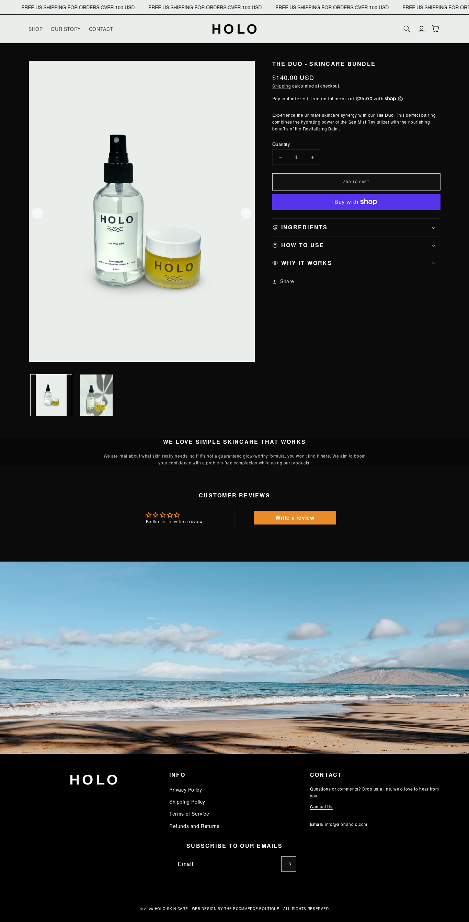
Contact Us (321, 806)
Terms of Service (189, 813)
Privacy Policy (185, 789)
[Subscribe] (288, 864)
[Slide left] (37, 213)
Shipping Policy (187, 801)
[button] (406, 28)
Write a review (294, 517)
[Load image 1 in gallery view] (51, 395)
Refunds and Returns (194, 825)
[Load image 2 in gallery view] (96, 395)
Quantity (281, 144)
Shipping (281, 86)
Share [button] (287, 281)
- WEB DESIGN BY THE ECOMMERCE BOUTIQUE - (236, 908)
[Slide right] (246, 213)
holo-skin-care (171, 908)
